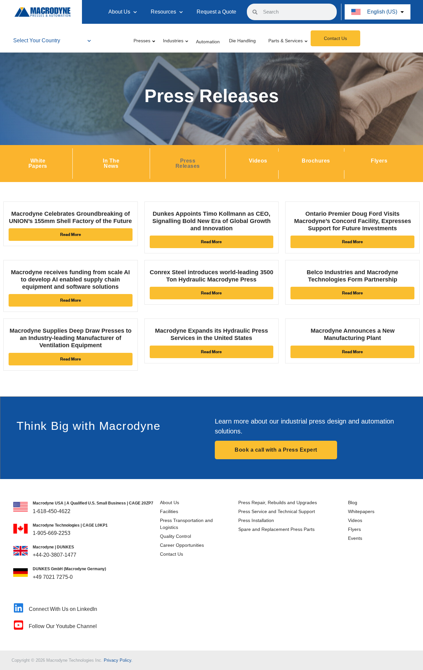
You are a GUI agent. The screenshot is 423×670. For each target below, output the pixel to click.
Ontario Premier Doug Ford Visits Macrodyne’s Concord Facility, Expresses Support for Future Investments (352, 221)
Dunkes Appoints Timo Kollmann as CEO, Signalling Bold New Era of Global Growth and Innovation (211, 221)
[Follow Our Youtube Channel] (18, 625)
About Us (119, 12)
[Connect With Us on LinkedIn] (18, 608)
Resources (163, 12)
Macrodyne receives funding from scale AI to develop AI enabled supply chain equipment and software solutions (70, 279)
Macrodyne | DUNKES (53, 547)
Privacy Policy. (118, 660)
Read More (70, 234)
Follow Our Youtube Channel (63, 626)
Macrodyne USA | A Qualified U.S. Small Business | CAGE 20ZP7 (93, 503)
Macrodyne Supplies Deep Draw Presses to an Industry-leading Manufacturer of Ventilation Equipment (71, 338)
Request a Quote (216, 12)
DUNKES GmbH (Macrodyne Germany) (69, 569)
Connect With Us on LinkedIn (63, 609)
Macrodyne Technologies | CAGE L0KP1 (70, 525)
